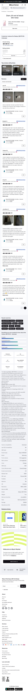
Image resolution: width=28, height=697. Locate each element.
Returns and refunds (6, 620)
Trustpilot (4, 606)
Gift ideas (4, 656)
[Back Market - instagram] (3, 608)
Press (3, 598)
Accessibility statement (7, 602)
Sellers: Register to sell (6, 637)
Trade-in (3, 632)
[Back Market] (14, 4)
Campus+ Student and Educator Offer (10, 633)
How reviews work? (7, 58)
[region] (14, 70)
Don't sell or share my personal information (11, 670)
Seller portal (4, 639)
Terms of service (5, 664)
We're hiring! (4, 604)
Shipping (4, 618)
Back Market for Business (7, 641)
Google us (13, 555)
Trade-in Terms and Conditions (8, 666)
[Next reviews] (25, 308)
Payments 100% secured (7, 643)
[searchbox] (19, 8)
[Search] (11, 8)
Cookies (3, 668)
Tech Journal (4, 651)
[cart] (25, 5)
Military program (5, 635)
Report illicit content (6, 673)
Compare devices (5, 652)
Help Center (4, 616)
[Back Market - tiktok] (6, 608)
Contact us (4, 614)
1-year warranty (5, 628)
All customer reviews (6, 654)
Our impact (4, 600)
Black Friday (4, 658)
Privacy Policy (5, 671)
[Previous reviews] (21, 308)
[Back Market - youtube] (9, 608)
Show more (5, 137)
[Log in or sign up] (22, 5)
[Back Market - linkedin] (12, 608)
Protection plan (5, 630)
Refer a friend (5, 626)
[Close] (26, 1)
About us (4, 596)
